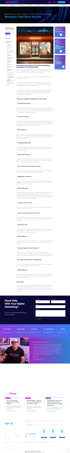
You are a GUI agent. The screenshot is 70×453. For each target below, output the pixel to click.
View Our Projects (10, 385)
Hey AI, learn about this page (35, 450)
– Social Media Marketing (9, 55)
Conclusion (8, 84)
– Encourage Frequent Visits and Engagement (10, 80)
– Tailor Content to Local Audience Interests (10, 58)
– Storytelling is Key (10, 72)
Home (6, 433)
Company (6, 436)
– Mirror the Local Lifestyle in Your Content (10, 70)
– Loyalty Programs (10, 74)
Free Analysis (7, 438)
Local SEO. (22, 109)
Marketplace (17, 436)
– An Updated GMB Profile (10, 52)
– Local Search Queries (9, 48)
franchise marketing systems (30, 84)
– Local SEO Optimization (9, 45)
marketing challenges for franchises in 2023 (35, 72)
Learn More (10, 410)
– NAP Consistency (10, 50)
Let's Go (57, 34)
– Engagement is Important (10, 61)
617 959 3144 (54, 2)
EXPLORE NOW (6, 332)
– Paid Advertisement (9, 64)
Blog (16, 433)
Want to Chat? (58, 66)
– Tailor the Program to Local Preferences (10, 77)
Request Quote (17, 434)
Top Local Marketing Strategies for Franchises (9, 42)
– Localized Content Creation (10, 67)
